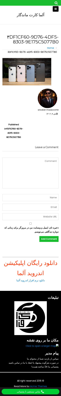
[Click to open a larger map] (42, 346)
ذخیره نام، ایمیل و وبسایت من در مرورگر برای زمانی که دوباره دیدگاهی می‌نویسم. (31, 229)
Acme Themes (38, 386)
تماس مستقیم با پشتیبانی (29, 391)
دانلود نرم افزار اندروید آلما (30, 280)
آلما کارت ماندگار (30, 14)
